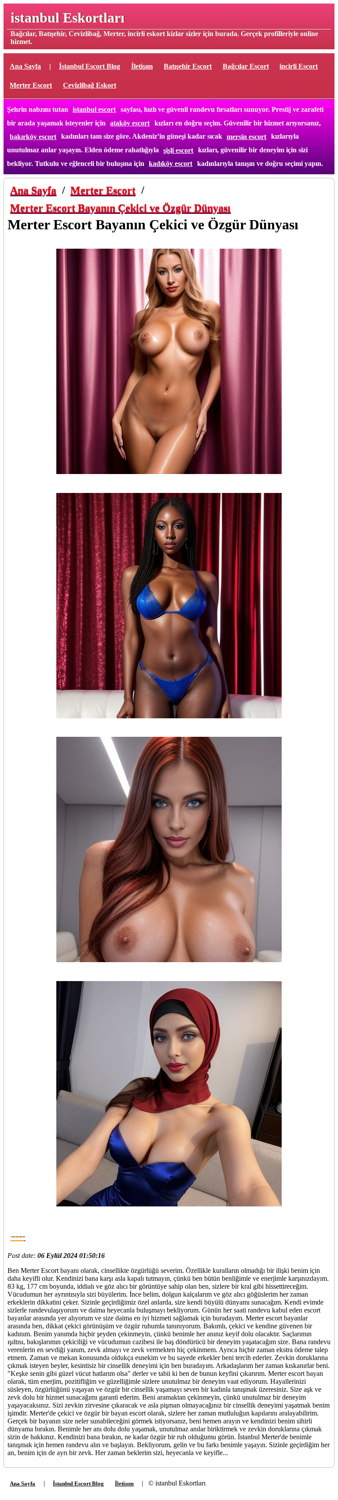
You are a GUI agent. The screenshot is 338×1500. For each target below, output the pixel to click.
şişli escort (178, 150)
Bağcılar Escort (246, 66)
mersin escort (246, 136)
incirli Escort (298, 66)
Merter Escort (31, 85)
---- (17, 1236)
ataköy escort (130, 123)
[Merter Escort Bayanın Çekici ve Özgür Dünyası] (169, 362)
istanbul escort (94, 109)
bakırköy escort (33, 136)
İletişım (142, 66)
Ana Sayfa (25, 66)
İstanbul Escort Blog (89, 66)
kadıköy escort (170, 163)
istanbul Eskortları (68, 18)
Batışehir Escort (188, 66)
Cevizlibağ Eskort (89, 85)
